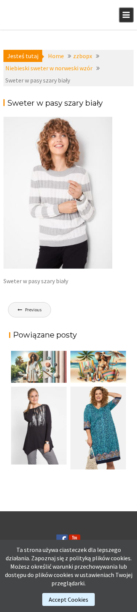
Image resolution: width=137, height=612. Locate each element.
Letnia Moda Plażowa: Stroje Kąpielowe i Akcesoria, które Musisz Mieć (95, 380)
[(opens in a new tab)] (98, 428)
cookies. (121, 558)
